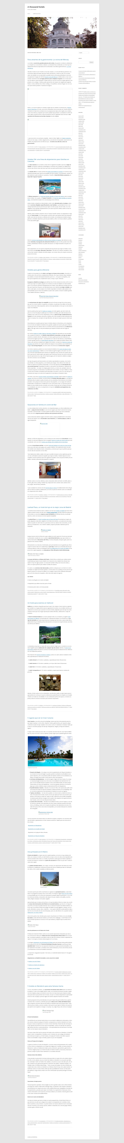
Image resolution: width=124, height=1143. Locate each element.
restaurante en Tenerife (51, 148)
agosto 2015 (81, 173)
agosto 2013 (81, 214)
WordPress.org (82, 283)
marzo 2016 (81, 160)
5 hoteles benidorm (59, 1121)
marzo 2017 (81, 140)
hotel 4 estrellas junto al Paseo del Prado (48, 519)
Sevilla (80, 264)
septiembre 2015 (82, 171)
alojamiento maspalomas (61, 839)
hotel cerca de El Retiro (67, 893)
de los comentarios (84, 281)
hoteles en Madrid (60, 510)
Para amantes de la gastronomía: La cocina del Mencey (48, 59)
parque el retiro (47, 975)
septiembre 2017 (82, 131)
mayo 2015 (81, 178)
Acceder (80, 278)
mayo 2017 (81, 136)
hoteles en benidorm (54, 1122)
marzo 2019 (81, 116)
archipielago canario (37, 841)
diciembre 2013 (82, 207)
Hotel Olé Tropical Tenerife (33, 259)
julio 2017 (81, 133)
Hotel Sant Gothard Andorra (62, 707)
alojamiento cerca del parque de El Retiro (43, 942)
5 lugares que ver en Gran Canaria (40, 718)
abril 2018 (81, 126)
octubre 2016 (81, 148)
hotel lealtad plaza (51, 592)
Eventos (80, 242)
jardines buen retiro (65, 973)
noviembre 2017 (82, 129)
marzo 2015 (81, 181)
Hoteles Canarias (49, 394)
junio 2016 (81, 155)
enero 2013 (81, 226)
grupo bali (40, 1122)
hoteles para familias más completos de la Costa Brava (55, 442)
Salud (80, 262)
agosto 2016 (81, 152)
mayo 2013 (81, 219)
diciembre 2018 (82, 119)
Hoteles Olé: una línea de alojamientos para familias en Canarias (48, 160)
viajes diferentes (66, 394)
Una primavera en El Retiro (38, 852)
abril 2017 (81, 138)
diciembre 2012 (82, 228)
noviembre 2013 (82, 209)
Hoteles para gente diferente (38, 270)
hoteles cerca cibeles (46, 973)
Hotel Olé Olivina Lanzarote (65, 257)
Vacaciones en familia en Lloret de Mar (42, 405)
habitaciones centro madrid (40, 592)
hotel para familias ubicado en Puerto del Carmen (52, 196)
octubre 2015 (81, 169)
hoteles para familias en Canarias (55, 171)
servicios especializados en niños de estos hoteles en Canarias (46, 240)
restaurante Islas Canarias (63, 148)
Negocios (81, 255)
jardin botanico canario (37, 842)
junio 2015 (81, 176)
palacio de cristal (40, 975)
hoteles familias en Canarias (46, 259)
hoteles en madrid (67, 592)
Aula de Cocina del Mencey (51, 77)
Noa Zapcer (46, 260)
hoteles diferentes (58, 394)
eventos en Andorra (57, 705)
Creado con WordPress (32, 1137)
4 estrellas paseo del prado (61, 590)
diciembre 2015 (82, 166)
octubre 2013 (81, 210)
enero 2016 (81, 164)
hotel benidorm (45, 1122)
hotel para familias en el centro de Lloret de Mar (60, 445)
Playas (80, 257)
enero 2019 (81, 117)
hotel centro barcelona (66, 392)
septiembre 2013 (82, 212)
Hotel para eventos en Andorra (34, 707)
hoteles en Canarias (47, 311)
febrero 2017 (81, 141)
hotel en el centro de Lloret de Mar (60, 440)
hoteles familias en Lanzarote (59, 259)
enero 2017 (81, 143)
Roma (80, 261)
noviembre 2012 (82, 229)
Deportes (81, 238)
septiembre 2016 (82, 150)
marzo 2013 (81, 223)
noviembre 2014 (82, 188)
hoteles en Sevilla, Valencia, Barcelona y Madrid (45, 333)
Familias (80, 243)
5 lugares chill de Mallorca (84, 83)
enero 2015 (81, 185)
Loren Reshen (47, 150)
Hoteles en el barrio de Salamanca (36, 965)
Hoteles (41, 257)
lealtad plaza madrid (32, 594)
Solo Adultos (81, 267)
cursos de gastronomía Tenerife (62, 146)
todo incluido (81, 269)
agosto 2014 (81, 193)
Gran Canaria (66, 841)
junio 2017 (81, 135)
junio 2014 (81, 197)
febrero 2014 (81, 204)
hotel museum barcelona (39, 394)
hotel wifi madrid (59, 592)
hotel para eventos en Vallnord (48, 707)
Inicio (29, 13)
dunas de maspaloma (57, 841)
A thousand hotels (36, 7)
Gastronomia (81, 245)
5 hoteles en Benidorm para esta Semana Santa (45, 986)
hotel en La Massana (66, 705)
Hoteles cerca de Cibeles (34, 968)
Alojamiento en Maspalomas (34, 825)
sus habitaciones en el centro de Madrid (59, 548)
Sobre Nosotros (37, 13)
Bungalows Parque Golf (47, 841)
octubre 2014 (81, 190)
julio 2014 (81, 195)
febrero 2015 (81, 183)
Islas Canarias (42, 146)
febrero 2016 (81, 162)
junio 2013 (81, 217)
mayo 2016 (81, 157)
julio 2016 (81, 154)
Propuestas (81, 259)
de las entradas (83, 280)
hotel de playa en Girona (51, 488)
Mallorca (80, 254)
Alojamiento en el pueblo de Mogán (36, 829)
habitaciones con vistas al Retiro (35, 912)
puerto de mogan (46, 842)
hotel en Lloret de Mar (34, 496)
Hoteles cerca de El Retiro (34, 961)
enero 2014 (81, 205)
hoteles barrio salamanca (36, 973)
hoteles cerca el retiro (56, 973)
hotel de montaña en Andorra (43, 654)
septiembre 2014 (82, 192)
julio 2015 (81, 174)
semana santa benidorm (64, 1122)
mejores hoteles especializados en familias (49, 376)
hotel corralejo (31, 394)
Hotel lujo (81, 247)
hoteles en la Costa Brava (61, 496)
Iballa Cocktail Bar (66, 138)
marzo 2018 (81, 128)
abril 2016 (81, 159)
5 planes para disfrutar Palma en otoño (87, 81)
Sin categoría (42, 1121)
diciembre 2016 (82, 145)
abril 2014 (81, 200)
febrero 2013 (81, 224)
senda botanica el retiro (57, 975)
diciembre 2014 (82, 186)
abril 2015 (81, 179)
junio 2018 (81, 124)
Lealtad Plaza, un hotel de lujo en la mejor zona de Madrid (49, 507)
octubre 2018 (81, 121)
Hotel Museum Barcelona (48, 340)
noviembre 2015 (82, 167)
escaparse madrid (57, 392)
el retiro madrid (58, 971)
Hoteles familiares (82, 250)
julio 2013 (81, 216)
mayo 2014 (81, 198)
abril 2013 (81, 221)
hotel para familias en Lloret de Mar (47, 496)
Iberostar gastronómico (41, 148)
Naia (35, 395)
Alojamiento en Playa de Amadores (36, 836)
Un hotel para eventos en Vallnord (40, 603)
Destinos (41, 494)
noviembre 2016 (82, 147)
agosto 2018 (81, 122)
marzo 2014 (81, 202)
